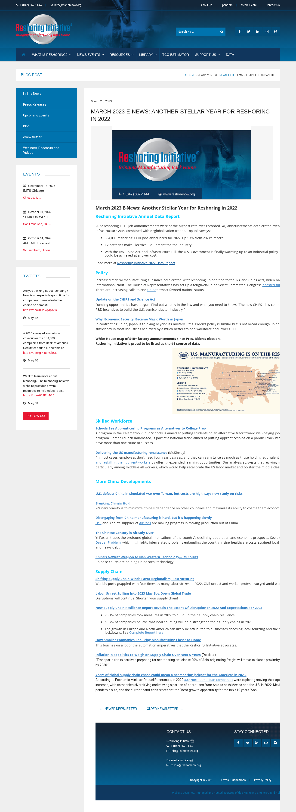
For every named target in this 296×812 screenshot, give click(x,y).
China (151, 290)
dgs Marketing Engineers (253, 792)
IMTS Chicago (33, 190)
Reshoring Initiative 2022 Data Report (146, 263)
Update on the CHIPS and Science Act (125, 299)
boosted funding (275, 285)
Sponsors (227, 5)
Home (191, 75)
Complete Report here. (146, 632)
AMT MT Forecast (36, 243)
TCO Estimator (175, 54)
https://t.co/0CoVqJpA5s (40, 310)
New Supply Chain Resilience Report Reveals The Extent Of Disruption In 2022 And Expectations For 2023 (179, 607)
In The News (32, 93)
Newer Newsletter (121, 709)
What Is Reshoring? (50, 54)
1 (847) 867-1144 (31, 5)
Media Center (249, 5)
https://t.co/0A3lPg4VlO (39, 395)
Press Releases (34, 104)
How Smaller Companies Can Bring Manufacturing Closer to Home (148, 640)
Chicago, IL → (32, 197)
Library (146, 54)
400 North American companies (208, 679)
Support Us (205, 54)
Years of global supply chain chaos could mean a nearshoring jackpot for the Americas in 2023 (171, 675)
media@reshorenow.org (186, 765)
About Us (206, 5)
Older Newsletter (163, 709)
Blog (26, 126)
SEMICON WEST (35, 217)
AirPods (145, 523)
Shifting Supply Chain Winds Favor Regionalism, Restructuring (145, 579)
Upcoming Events (36, 115)
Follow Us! (36, 416)
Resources (120, 54)
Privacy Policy (262, 780)
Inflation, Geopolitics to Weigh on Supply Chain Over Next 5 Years (149, 654)
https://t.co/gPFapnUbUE (40, 352)
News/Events (88, 54)
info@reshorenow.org (67, 5)
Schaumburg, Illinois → (38, 250)
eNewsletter (227, 75)
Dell (99, 523)
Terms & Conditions (233, 780)
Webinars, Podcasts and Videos (41, 150)
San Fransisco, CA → (37, 224)
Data (230, 54)
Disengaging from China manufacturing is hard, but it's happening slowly (154, 517)
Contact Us (273, 5)
